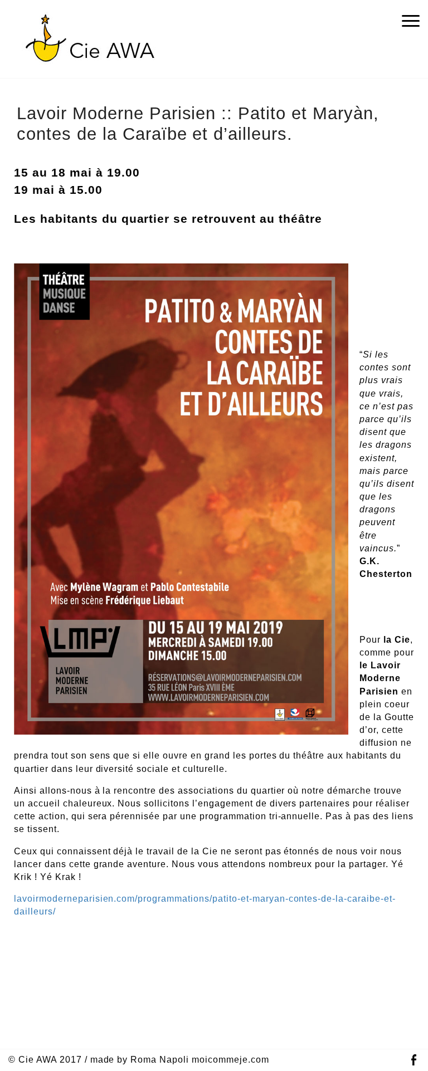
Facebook (413, 1060)
